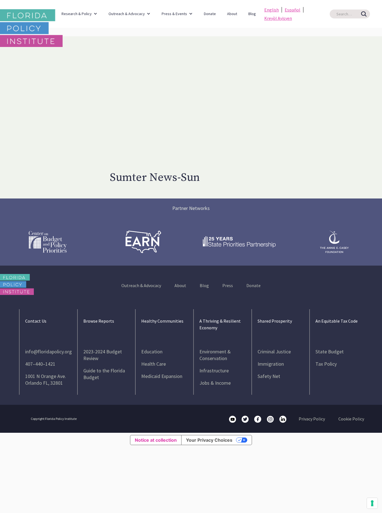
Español (292, 10)
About (232, 13)
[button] (79, 11)
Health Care (153, 364)
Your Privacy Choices (209, 440)
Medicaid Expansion (161, 376)
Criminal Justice (274, 351)
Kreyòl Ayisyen (278, 18)
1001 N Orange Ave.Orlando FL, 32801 (45, 379)
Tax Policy (326, 364)
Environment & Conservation (215, 354)
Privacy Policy (312, 419)
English (271, 10)
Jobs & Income (215, 383)
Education (151, 351)
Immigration (271, 364)
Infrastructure (214, 370)
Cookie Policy (351, 419)
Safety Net (269, 376)
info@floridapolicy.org (48, 351)
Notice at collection (156, 440)
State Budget (329, 351)
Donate (210, 13)
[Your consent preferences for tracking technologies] (372, 503)
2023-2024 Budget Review (102, 354)
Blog (252, 13)
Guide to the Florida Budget (104, 373)
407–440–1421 (40, 364)
